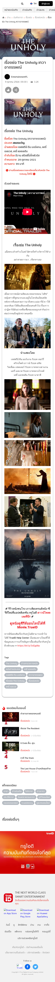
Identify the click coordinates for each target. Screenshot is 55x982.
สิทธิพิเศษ (22, 924)
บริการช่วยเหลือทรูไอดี (28, 938)
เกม (39, 924)
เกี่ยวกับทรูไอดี (18, 947)
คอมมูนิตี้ (46, 931)
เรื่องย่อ (29, 17)
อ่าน (9, 17)
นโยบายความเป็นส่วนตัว (15, 952)
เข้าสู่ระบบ (46, 3)
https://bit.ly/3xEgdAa (28, 645)
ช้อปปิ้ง (8, 931)
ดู (14, 924)
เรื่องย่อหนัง (40, 17)
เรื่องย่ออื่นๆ (10, 819)
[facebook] (27, 967)
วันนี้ (8, 924)
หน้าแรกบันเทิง (11, 9)
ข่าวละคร (40, 9)
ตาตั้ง (46, 924)
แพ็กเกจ (18, 931)
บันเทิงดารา (18, 17)
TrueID (8, 3)
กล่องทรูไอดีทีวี (32, 931)
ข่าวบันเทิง (27, 9)
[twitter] (35, 967)
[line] (19, 967)
